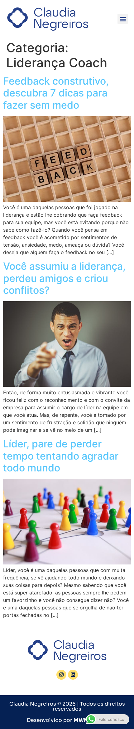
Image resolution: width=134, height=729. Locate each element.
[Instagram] (61, 675)
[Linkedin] (73, 675)
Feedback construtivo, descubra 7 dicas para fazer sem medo (56, 93)
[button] (122, 19)
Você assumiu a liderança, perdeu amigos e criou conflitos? (64, 278)
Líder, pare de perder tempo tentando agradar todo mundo (60, 456)
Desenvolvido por (67, 720)
